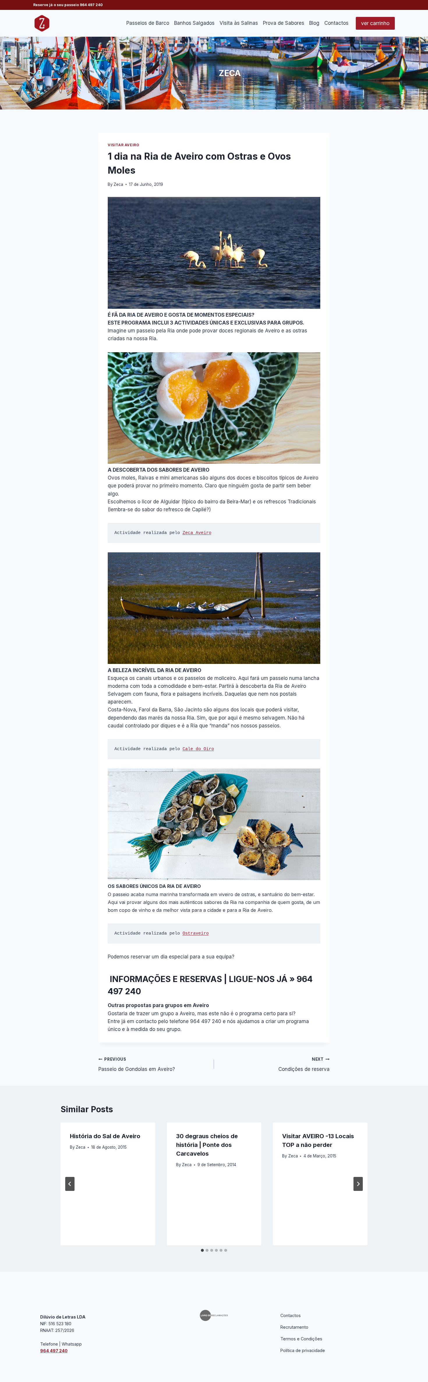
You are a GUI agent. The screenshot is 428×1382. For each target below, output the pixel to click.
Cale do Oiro (198, 749)
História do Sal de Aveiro (105, 1136)
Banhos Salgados (194, 23)
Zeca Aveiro (197, 532)
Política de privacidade (302, 1350)
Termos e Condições (301, 1338)
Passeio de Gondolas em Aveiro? (136, 1064)
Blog (314, 23)
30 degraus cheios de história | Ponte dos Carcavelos (207, 1145)
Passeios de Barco (147, 23)
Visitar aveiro (123, 145)
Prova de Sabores (283, 23)
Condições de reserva (304, 1064)
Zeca (118, 184)
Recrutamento (294, 1327)
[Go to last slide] (70, 1184)
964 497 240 (91, 5)
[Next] (358, 1184)
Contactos (336, 23)
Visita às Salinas (239, 23)
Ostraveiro (196, 933)
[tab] (202, 1250)
